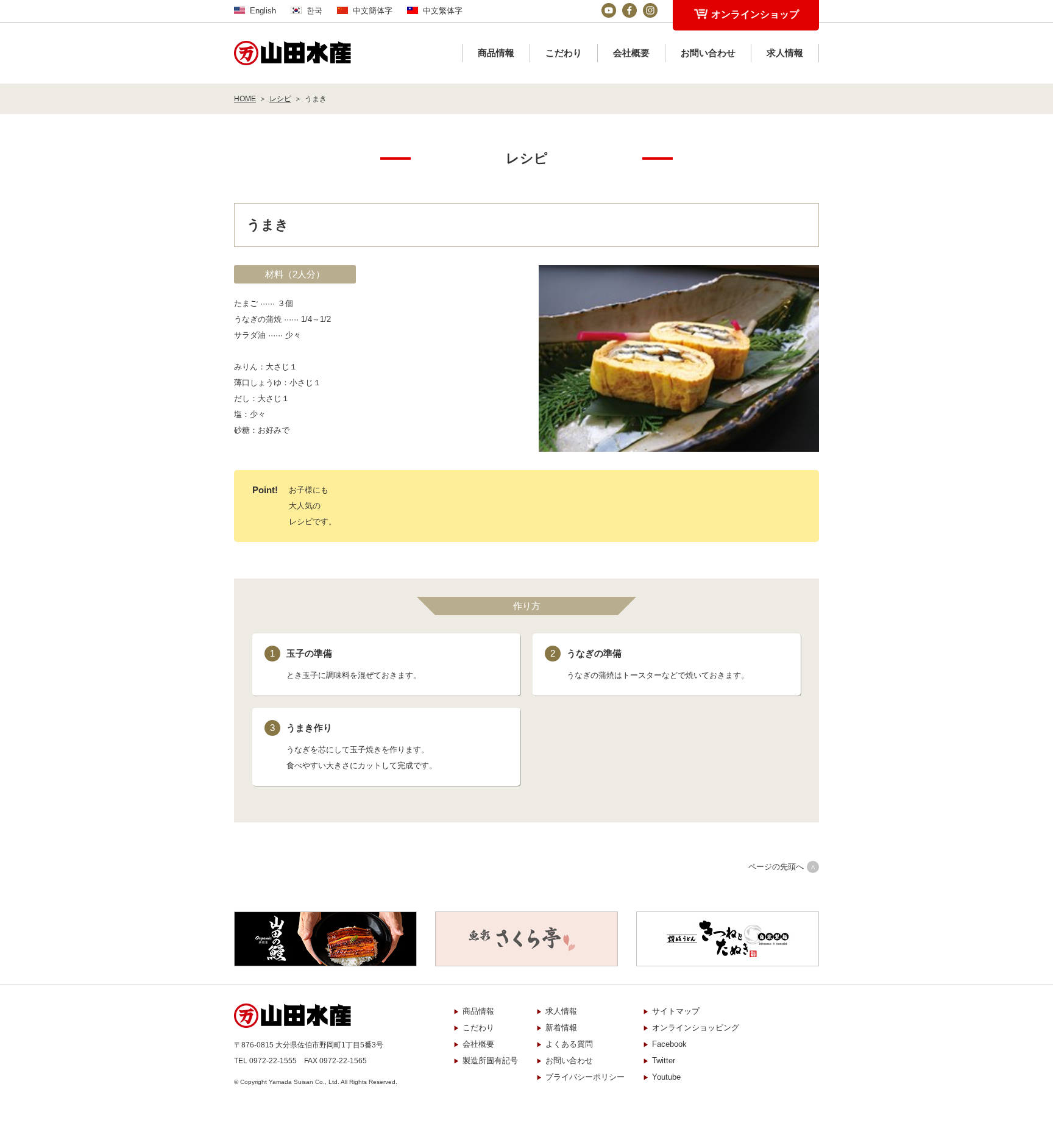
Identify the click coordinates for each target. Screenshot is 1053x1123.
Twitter (663, 1060)
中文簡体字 (372, 10)
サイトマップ (676, 1011)
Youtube (666, 1077)
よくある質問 (569, 1044)
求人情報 (785, 53)
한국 (314, 10)
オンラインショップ (755, 14)
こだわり (563, 53)
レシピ (280, 98)
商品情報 (496, 53)
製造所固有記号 (490, 1060)
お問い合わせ (708, 53)
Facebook (669, 1044)
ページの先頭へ (776, 866)
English (263, 10)
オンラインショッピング (695, 1027)
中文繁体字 (443, 10)
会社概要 (631, 53)
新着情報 (561, 1027)
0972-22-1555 (273, 1061)
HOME (245, 98)
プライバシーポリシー (585, 1077)
